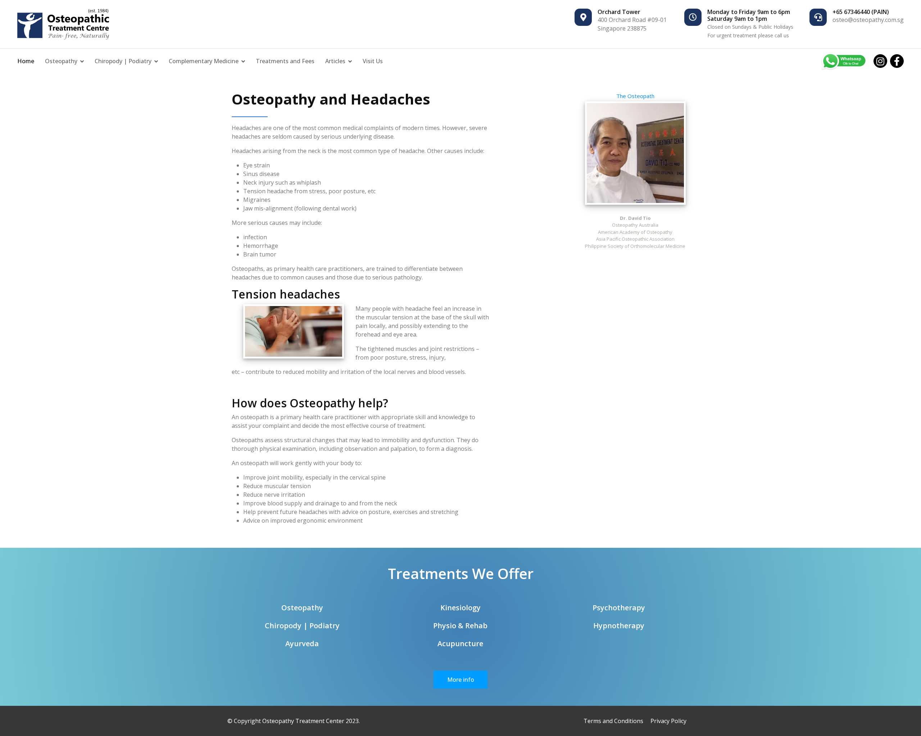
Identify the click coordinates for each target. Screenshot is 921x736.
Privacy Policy (668, 721)
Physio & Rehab (460, 625)
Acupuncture (460, 643)
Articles (335, 61)
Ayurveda (302, 643)
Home (25, 61)
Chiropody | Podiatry (123, 61)
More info (460, 680)
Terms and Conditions (613, 721)
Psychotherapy (619, 607)
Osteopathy (61, 61)
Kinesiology (460, 607)
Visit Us (373, 61)
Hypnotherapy (618, 625)
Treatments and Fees (285, 61)
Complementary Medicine (204, 61)
